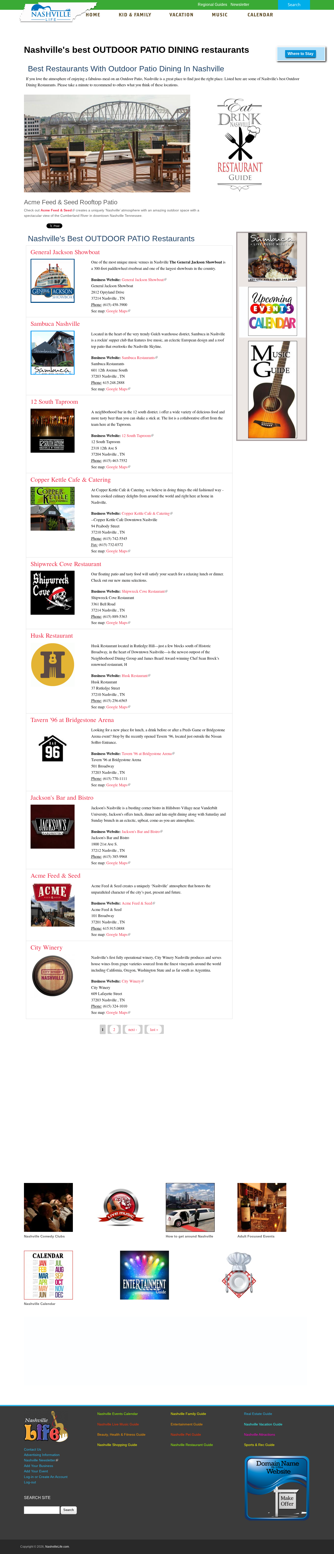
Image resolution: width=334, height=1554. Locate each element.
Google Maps (118, 310)
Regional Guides (212, 4)
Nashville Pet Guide (186, 1434)
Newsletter (240, 4)
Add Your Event (36, 1471)
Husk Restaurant (52, 635)
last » (154, 1029)
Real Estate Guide (258, 1414)
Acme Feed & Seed (58, 210)
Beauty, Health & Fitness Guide (121, 1434)
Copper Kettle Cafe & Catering (71, 479)
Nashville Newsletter (41, 1460)
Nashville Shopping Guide (117, 1445)
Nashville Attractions (259, 1434)
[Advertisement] (165, 1110)
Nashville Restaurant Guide (192, 1445)
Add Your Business (38, 1466)
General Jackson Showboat (65, 252)
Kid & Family (135, 15)
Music (220, 15)
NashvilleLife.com (57, 1546)
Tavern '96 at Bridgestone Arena (72, 719)
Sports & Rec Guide (259, 1445)
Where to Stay (300, 54)
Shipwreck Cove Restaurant (66, 563)
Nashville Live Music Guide (118, 1424)
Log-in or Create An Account (45, 1477)
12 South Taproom (54, 401)
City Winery (47, 947)
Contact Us (32, 1449)
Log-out (30, 1482)
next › (132, 1029)
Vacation (181, 15)
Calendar (260, 15)
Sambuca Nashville (55, 323)
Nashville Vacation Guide (263, 1424)
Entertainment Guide (187, 1424)
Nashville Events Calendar (117, 1414)
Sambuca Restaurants (140, 357)
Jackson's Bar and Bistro (62, 797)
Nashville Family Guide (188, 1414)
